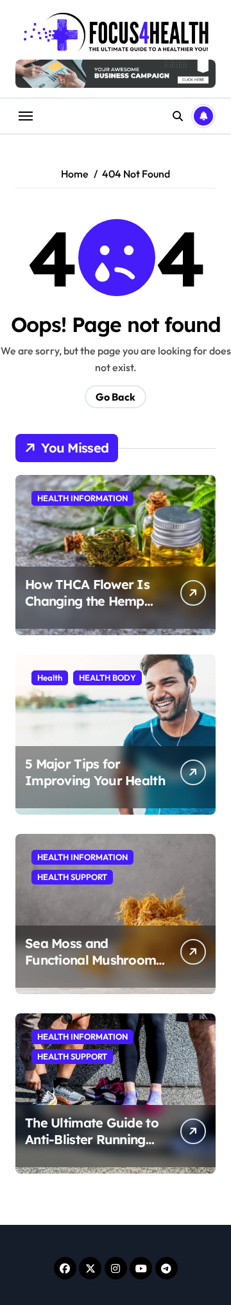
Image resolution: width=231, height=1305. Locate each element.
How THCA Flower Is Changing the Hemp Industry (87, 601)
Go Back (115, 396)
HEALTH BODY (107, 677)
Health (49, 677)
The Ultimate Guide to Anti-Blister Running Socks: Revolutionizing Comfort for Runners (92, 1148)
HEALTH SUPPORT (72, 877)
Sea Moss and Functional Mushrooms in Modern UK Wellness (94, 960)
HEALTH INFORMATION (82, 498)
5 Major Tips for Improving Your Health (95, 772)
